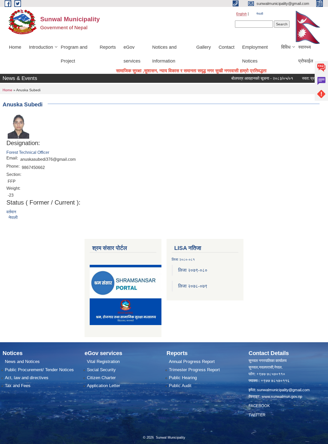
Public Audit (180, 385)
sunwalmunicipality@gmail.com (283, 390)
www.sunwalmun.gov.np (282, 396)
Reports (108, 47)
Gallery (203, 47)
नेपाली (259, 14)
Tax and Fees (17, 385)
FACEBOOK (259, 405)
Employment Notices (255, 54)
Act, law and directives (26, 377)
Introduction (41, 47)
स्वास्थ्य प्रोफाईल (305, 54)
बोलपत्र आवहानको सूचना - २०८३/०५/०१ (254, 78)
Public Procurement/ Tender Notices (39, 369)
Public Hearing (183, 377)
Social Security (101, 369)
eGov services (132, 54)
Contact (226, 47)
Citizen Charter (101, 377)
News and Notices (22, 361)
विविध (286, 47)
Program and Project (74, 54)
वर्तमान (11, 212)
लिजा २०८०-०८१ (183, 259)
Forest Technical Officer (27, 152)
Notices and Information (164, 54)
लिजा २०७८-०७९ (192, 286)
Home (15, 47)
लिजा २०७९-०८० (192, 270)
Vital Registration (103, 361)
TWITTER (257, 415)
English (241, 14)
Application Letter (103, 385)
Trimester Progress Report (194, 369)
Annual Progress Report (192, 361)
